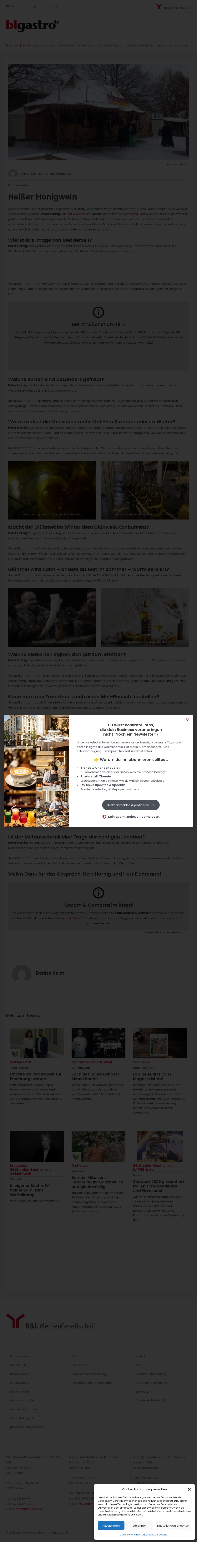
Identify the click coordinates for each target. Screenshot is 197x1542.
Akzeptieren (111, 1526)
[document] (98, 771)
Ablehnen (140, 1526)
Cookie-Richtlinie (130, 1534)
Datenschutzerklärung (155, 1534)
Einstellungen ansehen (173, 1526)
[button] (189, 1489)
